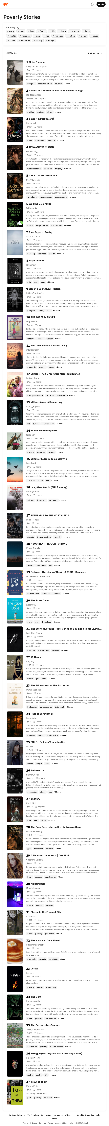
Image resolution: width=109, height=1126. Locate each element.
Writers (68, 1115)
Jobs (98, 1115)
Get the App (46, 1115)
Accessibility (61, 1123)
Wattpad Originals (17, 1115)
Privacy (33, 1123)
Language (58, 1115)
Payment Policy (46, 1123)
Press (54, 1118)
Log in (101, 4)
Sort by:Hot (94, 53)
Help (71, 1123)
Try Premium (33, 1115)
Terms (25, 1123)
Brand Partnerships (85, 1115)
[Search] (92, 4)
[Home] (46, 4)
